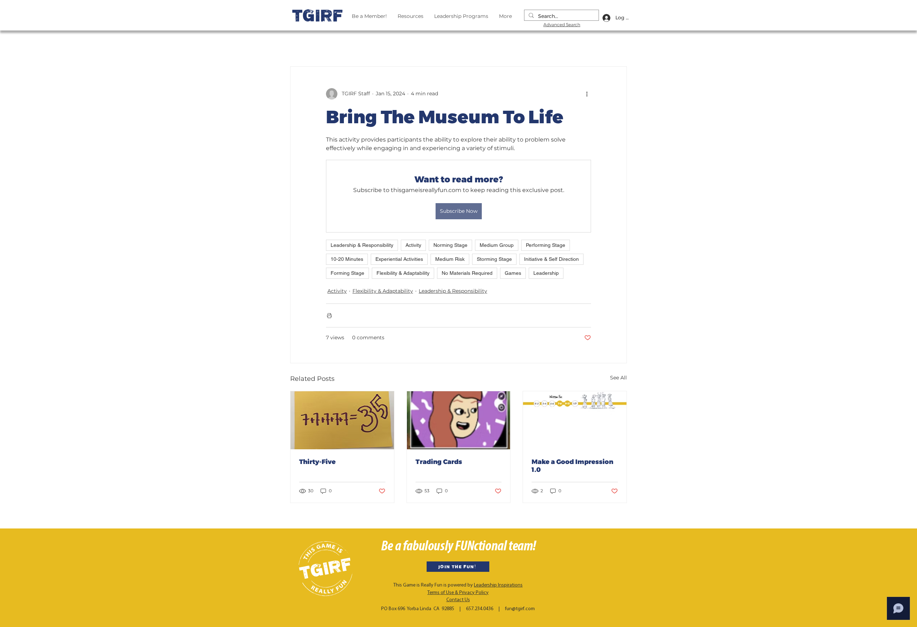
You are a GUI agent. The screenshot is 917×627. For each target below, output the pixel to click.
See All (618, 377)
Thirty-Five (317, 462)
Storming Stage (494, 259)
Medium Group (497, 245)
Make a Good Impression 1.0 (572, 466)
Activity (413, 245)
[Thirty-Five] (342, 420)
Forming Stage (347, 273)
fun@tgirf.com (520, 609)
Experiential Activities (399, 259)
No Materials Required (467, 273)
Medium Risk (450, 259)
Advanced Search (561, 24)
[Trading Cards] (458, 420)
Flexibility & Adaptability (402, 273)
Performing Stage (545, 245)
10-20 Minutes (347, 259)
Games (513, 273)
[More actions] (586, 94)
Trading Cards (439, 462)
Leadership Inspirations (498, 585)
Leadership (546, 273)
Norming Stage (450, 245)
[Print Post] (329, 315)
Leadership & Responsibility (362, 245)
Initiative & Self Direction (551, 259)
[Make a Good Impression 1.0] (574, 420)
